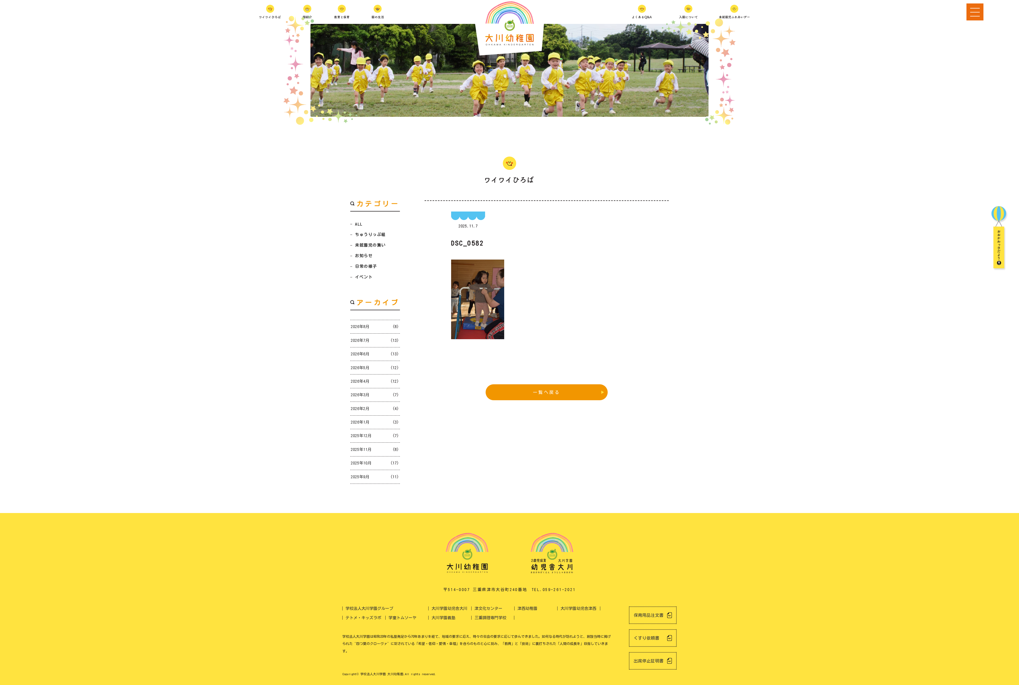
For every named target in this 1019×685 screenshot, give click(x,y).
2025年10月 (361, 463)
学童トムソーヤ (402, 618)
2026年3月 (360, 395)
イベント (364, 277)
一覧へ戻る (546, 392)
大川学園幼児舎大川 (449, 608)
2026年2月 (360, 409)
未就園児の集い (370, 245)
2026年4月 (360, 381)
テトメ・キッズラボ (363, 618)
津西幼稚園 (527, 608)
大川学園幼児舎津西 (578, 608)
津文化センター (488, 608)
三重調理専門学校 (490, 618)
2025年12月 (361, 436)
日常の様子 (366, 266)
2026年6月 (360, 354)
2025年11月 (361, 449)
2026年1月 (360, 422)
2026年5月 (360, 368)
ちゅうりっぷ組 (370, 234)
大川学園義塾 (443, 618)
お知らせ (364, 256)
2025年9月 (360, 477)
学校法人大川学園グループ (369, 608)
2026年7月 (360, 340)
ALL (359, 224)
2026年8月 (360, 327)
